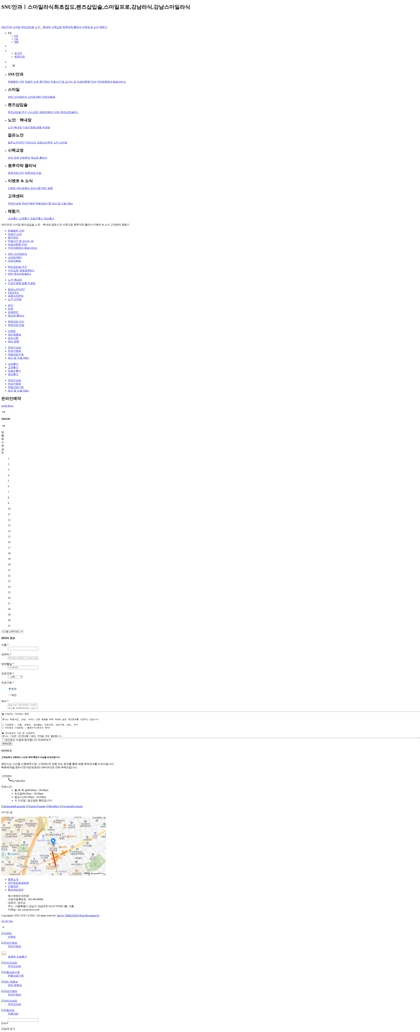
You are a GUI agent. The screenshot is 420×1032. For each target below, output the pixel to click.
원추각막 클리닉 (72, 27)
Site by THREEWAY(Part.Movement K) (78, 915)
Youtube (41, 806)
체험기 (103, 27)
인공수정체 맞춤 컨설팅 (36, 127)
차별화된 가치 (16, 81)
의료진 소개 (32, 81)
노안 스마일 (60, 142)
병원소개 (13, 879)
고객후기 (24, 218)
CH (16, 39)
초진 (14, 688)
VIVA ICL (30, 142)
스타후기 (13, 218)
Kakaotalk (20, 806)
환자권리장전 (16, 889)
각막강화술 (48, 97)
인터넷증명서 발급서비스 (111, 81)
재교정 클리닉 (39, 157)
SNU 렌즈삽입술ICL (66, 112)
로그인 (18, 53)
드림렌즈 (25, 157)
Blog (56, 806)
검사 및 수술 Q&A (62, 203)
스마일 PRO (35, 97)
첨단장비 (44, 81)
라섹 (16, 157)
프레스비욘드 (45, 142)
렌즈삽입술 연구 (17, 112)
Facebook (78, 806)
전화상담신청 (43, 203)
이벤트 (12, 188)
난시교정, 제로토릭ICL (41, 112)
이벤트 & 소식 (90, 27)
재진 (14, 695)
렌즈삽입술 (27, 27)
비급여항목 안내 (86, 81)
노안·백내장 (15, 127)
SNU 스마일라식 (17, 97)
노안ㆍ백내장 (43, 27)
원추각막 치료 (33, 173)
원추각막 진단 (16, 173)
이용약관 (13, 886)
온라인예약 (28, 203)
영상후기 (49, 218)
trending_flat (3, 412)
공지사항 (35, 188)
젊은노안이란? (16, 142)
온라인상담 (14, 203)
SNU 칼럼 (47, 188)
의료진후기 (36, 218)
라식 (10, 157)
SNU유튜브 (23, 188)
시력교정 (56, 27)
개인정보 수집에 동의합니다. (21, 739)
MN (16, 41)
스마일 (17, 27)
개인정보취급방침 (18, 883)
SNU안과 (6, 27)
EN (16, 36)
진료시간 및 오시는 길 (63, 81)
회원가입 (19, 56)
